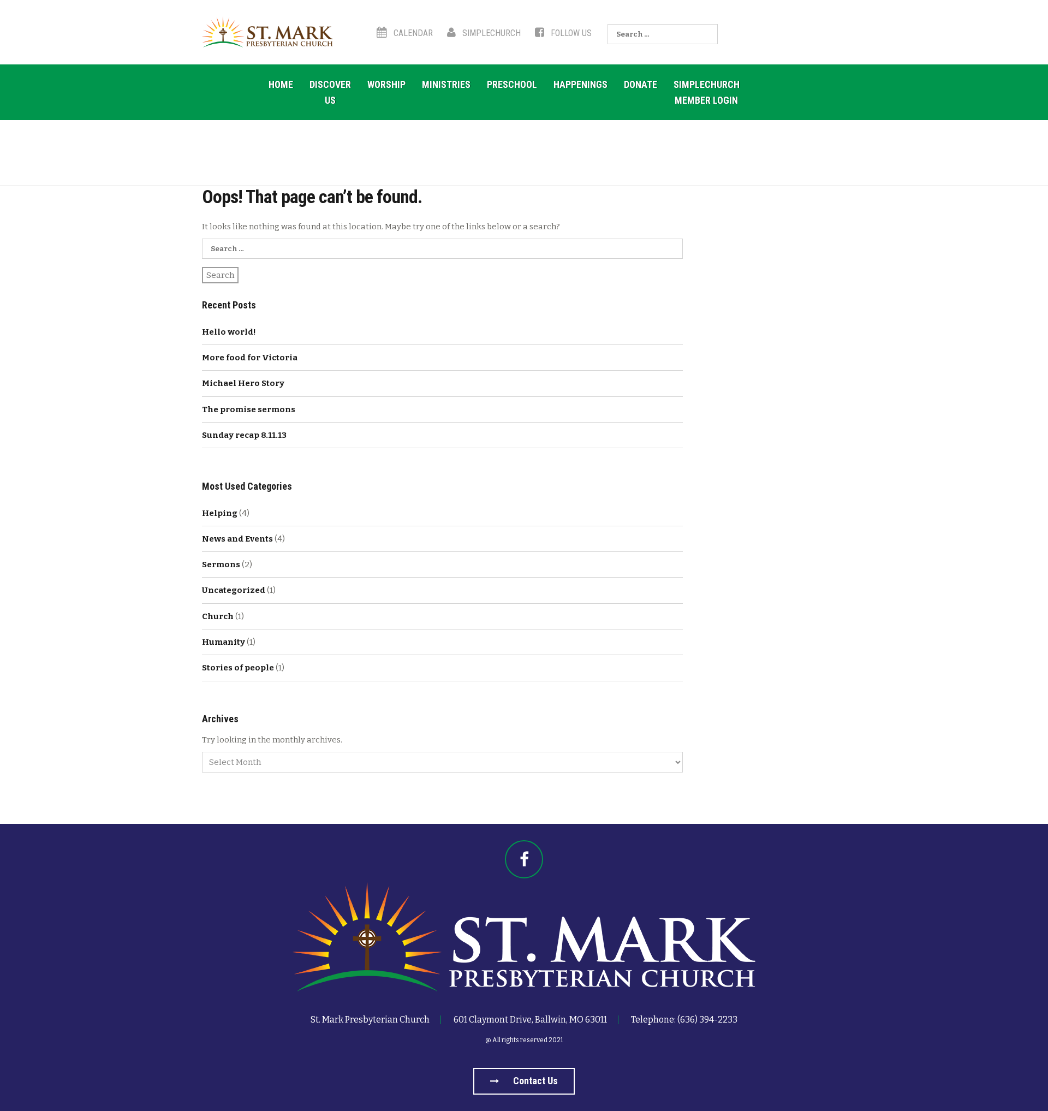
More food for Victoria (249, 358)
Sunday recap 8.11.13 (244, 435)
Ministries (446, 84)
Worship (386, 84)
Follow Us (570, 33)
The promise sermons (248, 409)
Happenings (580, 84)
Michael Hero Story (243, 383)
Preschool (512, 84)
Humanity (223, 642)
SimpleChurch (490, 33)
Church (218, 616)
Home (281, 84)
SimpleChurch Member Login (707, 92)
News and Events (237, 539)
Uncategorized (233, 590)
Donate (640, 84)
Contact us (534, 1080)
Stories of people (238, 668)
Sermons (221, 564)
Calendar (412, 33)
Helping (219, 513)
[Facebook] (524, 859)
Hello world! (229, 332)
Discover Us (330, 92)
